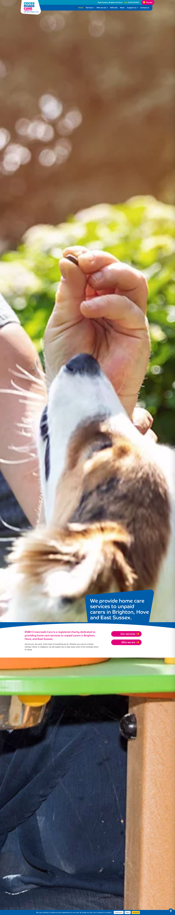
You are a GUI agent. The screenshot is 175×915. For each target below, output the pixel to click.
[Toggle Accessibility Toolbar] (170, 910)
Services (89, 7)
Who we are (101, 7)
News (122, 7)
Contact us (144, 7)
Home (80, 7)
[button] (94, 8)
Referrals (113, 7)
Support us (131, 7)
